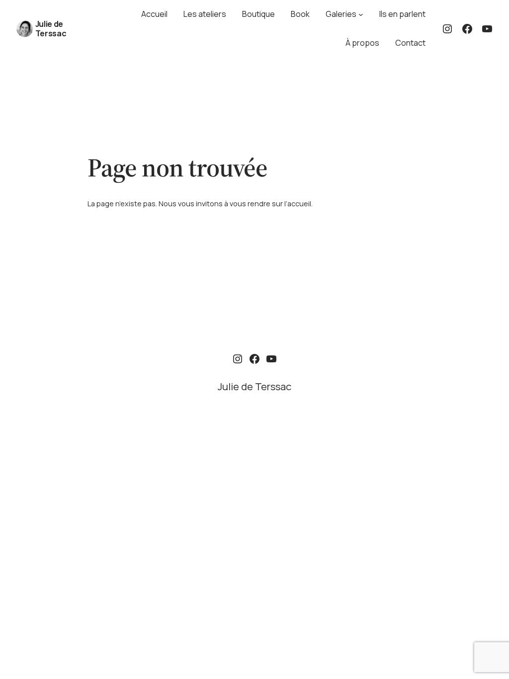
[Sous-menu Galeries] (360, 14)
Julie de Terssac (51, 28)
